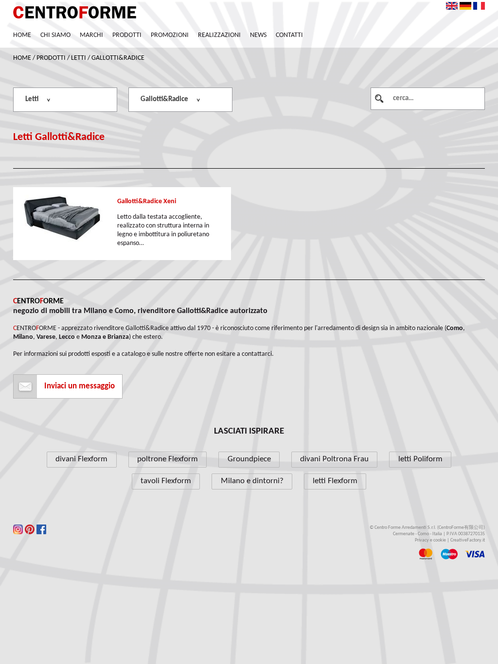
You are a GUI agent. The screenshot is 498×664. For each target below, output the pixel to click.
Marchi (91, 35)
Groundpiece (249, 459)
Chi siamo (55, 35)
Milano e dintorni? (252, 481)
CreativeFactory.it (467, 540)
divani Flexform (81, 459)
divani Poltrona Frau (334, 459)
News (258, 35)
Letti (78, 58)
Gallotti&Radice (117, 58)
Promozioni (170, 35)
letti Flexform (335, 481)
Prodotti (127, 35)
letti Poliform (420, 459)
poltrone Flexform (167, 459)
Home (22, 35)
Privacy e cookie (430, 540)
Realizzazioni (219, 35)
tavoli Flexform (166, 481)
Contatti (289, 35)
